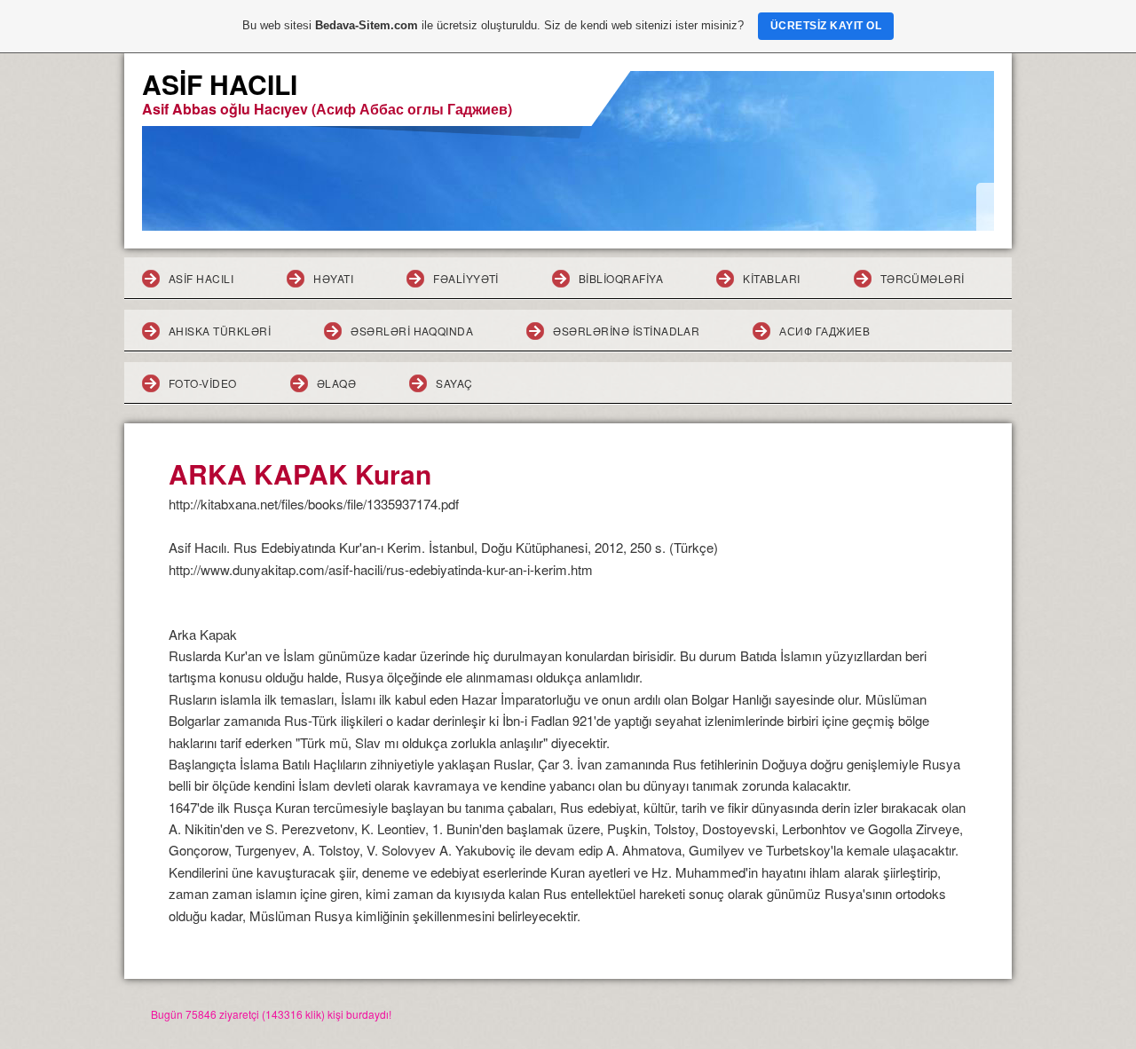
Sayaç (454, 382)
